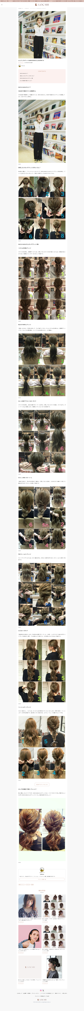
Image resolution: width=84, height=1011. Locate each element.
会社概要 (24, 993)
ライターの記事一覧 (42, 879)
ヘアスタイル (26, 8)
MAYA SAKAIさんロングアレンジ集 (26, 78)
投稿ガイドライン (58, 993)
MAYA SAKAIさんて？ (24, 73)
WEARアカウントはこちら (42, 784)
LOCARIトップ (20, 8)
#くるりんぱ (28, 884)
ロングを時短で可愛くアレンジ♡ (26, 80)
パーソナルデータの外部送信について (47, 993)
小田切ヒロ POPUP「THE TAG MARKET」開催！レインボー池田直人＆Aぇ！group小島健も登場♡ (18, 1)
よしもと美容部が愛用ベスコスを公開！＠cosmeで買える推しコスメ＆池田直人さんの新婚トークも (59, 1)
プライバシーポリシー (35, 993)
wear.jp (19, 164)
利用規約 (29, 993)
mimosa (23, 65)
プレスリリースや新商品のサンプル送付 (42, 996)
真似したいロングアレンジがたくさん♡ (27, 75)
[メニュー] (2, 5)
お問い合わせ (64, 993)
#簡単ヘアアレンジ (21, 884)
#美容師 (32, 884)
